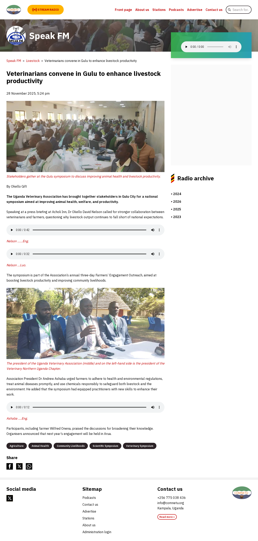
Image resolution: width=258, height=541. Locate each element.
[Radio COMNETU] (242, 492)
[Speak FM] (13, 10)
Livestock (33, 61)
